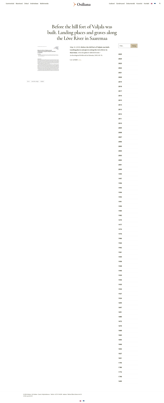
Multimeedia (44, 3)
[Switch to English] (151, 3)
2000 (120, 169)
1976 (120, 234)
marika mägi (35, 81)
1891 (120, 312)
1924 (120, 298)
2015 (120, 100)
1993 (120, 197)
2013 (120, 109)
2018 (120, 86)
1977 (120, 225)
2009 (120, 128)
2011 (120, 119)
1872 (120, 321)
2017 (120, 91)
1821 (120, 358)
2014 (120, 105)
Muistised (19, 3)
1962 (120, 248)
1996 (120, 183)
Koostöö (139, 3)
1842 (120, 349)
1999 (120, 174)
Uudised (112, 3)
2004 (120, 151)
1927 (120, 294)
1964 (120, 243)
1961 (120, 252)
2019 (120, 82)
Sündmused (120, 3)
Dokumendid (130, 3)
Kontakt (146, 3)
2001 (120, 165)
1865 (120, 335)
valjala (42, 81)
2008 (120, 132)
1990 (120, 206)
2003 (120, 155)
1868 (120, 330)
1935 (120, 284)
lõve (28, 81)
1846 (120, 344)
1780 (120, 367)
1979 (120, 220)
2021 (120, 73)
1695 (120, 381)
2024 (120, 59)
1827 (120, 353)
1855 (120, 340)
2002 (120, 160)
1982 (120, 215)
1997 (120, 178)
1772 (120, 372)
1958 (120, 261)
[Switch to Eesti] (83, 401)
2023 (120, 63)
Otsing (134, 46)
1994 (120, 192)
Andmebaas (34, 3)
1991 (120, 201)
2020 (120, 77)
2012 (120, 114)
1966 (120, 238)
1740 (120, 376)
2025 (120, 54)
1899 (120, 303)
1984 (120, 211)
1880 (120, 317)
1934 (120, 289)
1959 (120, 257)
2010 (120, 123)
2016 (120, 96)
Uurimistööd (10, 3)
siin (79, 60)
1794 (120, 363)
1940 (120, 271)
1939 (120, 275)
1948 (120, 266)
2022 (120, 68)
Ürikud (26, 3)
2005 (120, 146)
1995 (120, 188)
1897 (120, 307)
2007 (120, 137)
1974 (120, 229)
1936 (120, 280)
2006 (120, 142)
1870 (120, 326)
